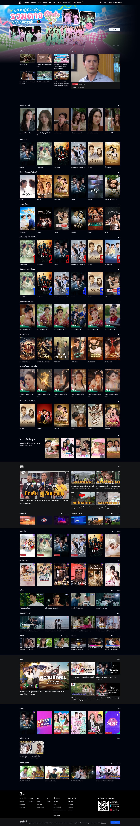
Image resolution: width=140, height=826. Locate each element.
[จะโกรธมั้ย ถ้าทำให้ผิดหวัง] (83, 599)
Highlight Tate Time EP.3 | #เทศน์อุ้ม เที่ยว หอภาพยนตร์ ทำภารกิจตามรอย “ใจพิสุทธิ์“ (31, 757)
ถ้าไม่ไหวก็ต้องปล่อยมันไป (25, 608)
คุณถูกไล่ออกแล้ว (58, 133)
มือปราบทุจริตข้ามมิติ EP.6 (111, 329)
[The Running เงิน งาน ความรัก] (78, 153)
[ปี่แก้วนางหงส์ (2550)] (113, 448)
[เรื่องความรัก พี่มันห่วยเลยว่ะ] (44, 642)
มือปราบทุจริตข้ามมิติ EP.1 (26, 329)
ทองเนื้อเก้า (39, 428)
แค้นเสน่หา (73, 232)
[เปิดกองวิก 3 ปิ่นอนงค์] (57, 772)
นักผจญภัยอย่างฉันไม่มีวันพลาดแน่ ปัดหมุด (27, 83)
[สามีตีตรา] (61, 218)
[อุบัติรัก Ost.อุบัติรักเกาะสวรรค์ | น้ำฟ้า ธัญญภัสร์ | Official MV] (83, 668)
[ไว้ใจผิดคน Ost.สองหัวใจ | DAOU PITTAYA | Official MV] (108, 668)
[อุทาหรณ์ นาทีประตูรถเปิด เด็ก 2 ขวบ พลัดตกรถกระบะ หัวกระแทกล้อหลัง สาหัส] (83, 498)
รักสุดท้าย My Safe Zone (111, 200)
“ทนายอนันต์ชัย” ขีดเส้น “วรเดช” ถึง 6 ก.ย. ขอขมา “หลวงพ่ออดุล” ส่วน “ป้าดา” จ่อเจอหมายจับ (44, 502)
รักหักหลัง (90, 200)
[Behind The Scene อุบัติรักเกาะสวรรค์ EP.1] (108, 622)
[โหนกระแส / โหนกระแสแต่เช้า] (61, 520)
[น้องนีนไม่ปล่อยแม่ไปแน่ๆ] (95, 119)
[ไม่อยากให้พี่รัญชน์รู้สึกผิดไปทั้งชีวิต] (44, 119)
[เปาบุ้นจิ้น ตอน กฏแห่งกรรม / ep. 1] (78, 574)
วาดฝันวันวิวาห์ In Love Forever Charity (44, 65)
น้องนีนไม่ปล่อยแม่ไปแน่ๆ (93, 133)
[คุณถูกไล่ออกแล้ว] (61, 119)
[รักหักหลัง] (95, 186)
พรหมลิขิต (107, 428)
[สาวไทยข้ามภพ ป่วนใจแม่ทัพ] (44, 348)
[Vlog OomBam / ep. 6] (78, 722)
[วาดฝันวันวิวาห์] (44, 153)
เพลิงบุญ (39, 232)
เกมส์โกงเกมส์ (57, 167)
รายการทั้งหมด (31, 801)
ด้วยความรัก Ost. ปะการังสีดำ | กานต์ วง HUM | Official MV (107, 699)
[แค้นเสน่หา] (78, 218)
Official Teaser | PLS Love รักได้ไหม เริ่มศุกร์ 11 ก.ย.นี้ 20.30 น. (27, 649)
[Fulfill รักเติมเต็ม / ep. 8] (112, 545)
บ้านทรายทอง (108, 167)
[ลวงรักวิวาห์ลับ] (78, 348)
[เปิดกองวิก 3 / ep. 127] (27, 722)
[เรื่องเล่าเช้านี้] (27, 520)
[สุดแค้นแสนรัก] (95, 415)
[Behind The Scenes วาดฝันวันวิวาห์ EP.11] (57, 622)
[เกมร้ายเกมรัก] (27, 218)
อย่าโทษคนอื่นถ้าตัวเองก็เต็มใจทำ (52, 608)
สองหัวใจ (22, 167)
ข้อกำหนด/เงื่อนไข (57, 815)
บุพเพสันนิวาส (57, 200)
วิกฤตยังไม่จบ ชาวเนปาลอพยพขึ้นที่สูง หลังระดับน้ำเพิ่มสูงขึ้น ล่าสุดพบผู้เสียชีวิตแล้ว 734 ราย (82, 487)
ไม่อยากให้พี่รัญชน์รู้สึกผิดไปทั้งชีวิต (44, 134)
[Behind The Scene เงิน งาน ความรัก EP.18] (32, 622)
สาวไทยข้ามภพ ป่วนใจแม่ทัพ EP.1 (26, 395)
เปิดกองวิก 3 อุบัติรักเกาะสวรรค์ (44, 82)
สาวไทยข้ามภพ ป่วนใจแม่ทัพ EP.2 (43, 395)
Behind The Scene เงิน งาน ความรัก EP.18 (30, 631)
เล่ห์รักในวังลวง (108, 362)
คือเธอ (21, 200)
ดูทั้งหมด (82, 87)
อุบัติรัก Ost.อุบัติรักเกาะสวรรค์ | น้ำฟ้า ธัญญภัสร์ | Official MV (82, 678)
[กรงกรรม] (95, 218)
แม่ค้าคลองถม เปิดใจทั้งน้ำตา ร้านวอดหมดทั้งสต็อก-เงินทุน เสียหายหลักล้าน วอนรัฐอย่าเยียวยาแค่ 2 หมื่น (108, 487)
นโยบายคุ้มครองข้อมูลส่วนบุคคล (60, 810)
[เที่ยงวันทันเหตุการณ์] (44, 520)
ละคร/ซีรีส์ (22, 801)
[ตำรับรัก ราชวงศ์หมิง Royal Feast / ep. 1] (95, 574)
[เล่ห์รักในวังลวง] (112, 348)
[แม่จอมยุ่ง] (83, 448)
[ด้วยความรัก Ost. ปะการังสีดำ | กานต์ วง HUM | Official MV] (108, 689)
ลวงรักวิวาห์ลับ (74, 362)
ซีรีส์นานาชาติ (22, 804)
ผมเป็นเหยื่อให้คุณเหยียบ (25, 133)
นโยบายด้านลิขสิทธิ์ (57, 807)
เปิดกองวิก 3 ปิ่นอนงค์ (50, 781)
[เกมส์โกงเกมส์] (61, 153)
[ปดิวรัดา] (95, 153)
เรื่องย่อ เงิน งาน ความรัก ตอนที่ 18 (95, 648)
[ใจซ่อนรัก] (44, 186)
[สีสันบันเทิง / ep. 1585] (44, 722)
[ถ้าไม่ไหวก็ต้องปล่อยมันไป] (32, 599)
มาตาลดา (73, 428)
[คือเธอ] (27, 186)
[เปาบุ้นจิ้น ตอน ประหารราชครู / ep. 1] (61, 574)
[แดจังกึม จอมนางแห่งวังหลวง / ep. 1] (44, 574)
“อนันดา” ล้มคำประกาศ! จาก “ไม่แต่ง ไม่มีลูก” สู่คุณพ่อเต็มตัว (112, 648)
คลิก (114, 30)
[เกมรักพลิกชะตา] (95, 348)
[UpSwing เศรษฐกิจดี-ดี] (95, 520)
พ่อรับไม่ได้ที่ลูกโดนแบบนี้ (76, 133)
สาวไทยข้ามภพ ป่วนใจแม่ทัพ (43, 362)
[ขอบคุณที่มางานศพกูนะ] (108, 599)
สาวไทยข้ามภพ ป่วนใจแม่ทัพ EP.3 (60, 395)
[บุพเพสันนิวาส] (61, 186)
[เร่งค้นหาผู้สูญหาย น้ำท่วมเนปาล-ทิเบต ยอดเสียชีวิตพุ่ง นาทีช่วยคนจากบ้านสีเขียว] (108, 498)
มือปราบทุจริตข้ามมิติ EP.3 (60, 329)
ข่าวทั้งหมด (39, 801)
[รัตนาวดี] (52, 448)
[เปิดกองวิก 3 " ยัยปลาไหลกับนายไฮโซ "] (108, 772)
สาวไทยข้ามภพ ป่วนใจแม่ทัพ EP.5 (94, 395)
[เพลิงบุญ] (44, 218)
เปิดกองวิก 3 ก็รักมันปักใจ (77, 781)
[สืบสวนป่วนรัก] (67, 448)
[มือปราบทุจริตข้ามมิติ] (27, 348)
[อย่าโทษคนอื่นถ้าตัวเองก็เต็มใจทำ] (57, 599)
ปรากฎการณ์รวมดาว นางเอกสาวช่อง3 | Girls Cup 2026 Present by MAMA (60, 66)
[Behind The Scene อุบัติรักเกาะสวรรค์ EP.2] (83, 622)
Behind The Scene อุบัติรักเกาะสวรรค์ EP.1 (106, 631)
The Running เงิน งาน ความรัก (78, 167)
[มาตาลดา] (78, 415)
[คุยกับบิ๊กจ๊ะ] (112, 520)
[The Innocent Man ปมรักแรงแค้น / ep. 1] (112, 574)
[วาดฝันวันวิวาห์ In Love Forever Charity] (44, 58)
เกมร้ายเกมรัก (23, 232)
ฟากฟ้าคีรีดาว (108, 265)
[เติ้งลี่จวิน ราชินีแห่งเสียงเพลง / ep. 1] (27, 574)
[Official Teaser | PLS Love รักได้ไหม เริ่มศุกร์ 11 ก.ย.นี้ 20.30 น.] (27, 642)
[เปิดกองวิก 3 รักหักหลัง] (32, 772)
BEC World (56, 801)
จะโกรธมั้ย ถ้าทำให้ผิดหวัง (77, 608)
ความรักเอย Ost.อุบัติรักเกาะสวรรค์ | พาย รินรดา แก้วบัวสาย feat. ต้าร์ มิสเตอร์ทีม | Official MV (61, 84)
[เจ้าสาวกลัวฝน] (98, 448)
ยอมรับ (115, 822)
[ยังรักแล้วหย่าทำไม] (27, 58)
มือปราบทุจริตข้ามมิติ (25, 362)
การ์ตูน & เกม (22, 807)
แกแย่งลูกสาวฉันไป (109, 133)
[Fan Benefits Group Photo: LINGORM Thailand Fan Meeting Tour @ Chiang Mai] (78, 642)
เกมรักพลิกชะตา (91, 362)
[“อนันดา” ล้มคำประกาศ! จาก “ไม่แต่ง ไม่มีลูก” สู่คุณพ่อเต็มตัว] (112, 642)
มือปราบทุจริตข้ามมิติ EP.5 (94, 329)
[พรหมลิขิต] (112, 415)
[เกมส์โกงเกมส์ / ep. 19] (95, 545)
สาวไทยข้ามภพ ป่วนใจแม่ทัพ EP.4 (77, 395)
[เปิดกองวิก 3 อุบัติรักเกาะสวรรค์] (44, 75)
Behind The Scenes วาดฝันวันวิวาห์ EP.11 (55, 631)
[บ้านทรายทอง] (112, 153)
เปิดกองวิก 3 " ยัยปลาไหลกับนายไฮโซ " (105, 781)
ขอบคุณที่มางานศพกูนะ (101, 608)
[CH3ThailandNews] (78, 520)
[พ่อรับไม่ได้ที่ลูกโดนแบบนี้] (78, 119)
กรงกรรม (90, 232)
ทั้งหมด (118, 467)
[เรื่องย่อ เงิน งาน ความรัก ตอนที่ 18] (95, 642)
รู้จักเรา (55, 804)
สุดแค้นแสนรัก (91, 428)
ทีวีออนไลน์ (49, 801)
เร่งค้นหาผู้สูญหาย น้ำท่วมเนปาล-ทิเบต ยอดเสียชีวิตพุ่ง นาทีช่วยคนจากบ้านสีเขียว (108, 508)
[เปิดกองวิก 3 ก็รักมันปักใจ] (83, 772)
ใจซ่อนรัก (39, 200)
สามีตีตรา (56, 232)
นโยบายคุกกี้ (56, 813)
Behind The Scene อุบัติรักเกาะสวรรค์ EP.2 (81, 631)
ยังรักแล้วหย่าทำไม (24, 64)
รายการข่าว (39, 804)
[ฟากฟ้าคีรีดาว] (112, 251)
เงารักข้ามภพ (57, 362)
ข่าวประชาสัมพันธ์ (40, 807)
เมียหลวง (107, 232)
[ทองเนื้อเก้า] (44, 415)
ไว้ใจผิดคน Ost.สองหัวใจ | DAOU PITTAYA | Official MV (106, 678)
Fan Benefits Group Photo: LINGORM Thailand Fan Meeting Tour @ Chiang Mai (78, 649)
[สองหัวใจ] (27, 153)
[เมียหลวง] (112, 218)
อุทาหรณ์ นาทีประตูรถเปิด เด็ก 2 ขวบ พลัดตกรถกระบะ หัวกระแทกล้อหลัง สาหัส (82, 508)
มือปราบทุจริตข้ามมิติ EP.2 (43, 329)
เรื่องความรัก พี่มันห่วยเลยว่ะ (43, 648)
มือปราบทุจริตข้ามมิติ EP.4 (77, 329)
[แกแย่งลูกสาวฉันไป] (112, 119)
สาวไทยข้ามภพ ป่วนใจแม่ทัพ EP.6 (111, 395)
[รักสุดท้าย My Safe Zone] (112, 186)
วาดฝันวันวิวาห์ (40, 167)
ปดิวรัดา (90, 167)
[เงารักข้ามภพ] (61, 348)
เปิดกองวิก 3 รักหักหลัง (25, 781)
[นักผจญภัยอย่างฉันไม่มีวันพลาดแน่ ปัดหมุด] (27, 75)
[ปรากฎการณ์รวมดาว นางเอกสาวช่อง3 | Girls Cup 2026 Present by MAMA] (61, 58)
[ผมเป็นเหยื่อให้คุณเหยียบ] (27, 119)
